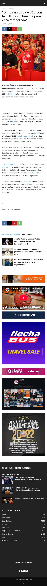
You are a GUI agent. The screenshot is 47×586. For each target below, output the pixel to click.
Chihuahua (12, 94)
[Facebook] (4, 29)
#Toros (15, 122)
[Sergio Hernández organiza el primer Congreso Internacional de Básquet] (7, 252)
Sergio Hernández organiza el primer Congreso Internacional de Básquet (28, 251)
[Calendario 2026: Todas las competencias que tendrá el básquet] (7, 480)
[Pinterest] (14, 29)
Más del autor (27, 234)
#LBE (38, 133)
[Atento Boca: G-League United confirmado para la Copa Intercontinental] (7, 241)
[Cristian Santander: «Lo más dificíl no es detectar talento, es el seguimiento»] (7, 262)
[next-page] (7, 270)
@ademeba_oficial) (25, 136)
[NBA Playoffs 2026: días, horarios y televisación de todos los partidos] (7, 490)
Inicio (3, 8)
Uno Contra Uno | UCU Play (23, 579)
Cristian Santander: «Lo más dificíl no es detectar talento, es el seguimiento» (28, 262)
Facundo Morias (9, 164)
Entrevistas (10, 8)
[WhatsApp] (19, 29)
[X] (9, 29)
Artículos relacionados (11, 234)
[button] (3, 3)
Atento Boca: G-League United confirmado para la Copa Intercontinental (27, 241)
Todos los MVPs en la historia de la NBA (29, 498)
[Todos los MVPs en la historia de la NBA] (7, 500)
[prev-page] (3, 270)
